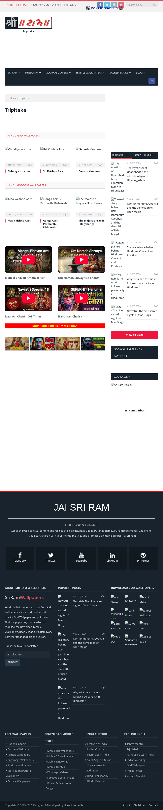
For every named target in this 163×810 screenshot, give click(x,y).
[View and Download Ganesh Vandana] (90, 156)
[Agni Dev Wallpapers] (145, 626)
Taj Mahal (132, 749)
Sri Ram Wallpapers (31, 588)
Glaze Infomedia (73, 805)
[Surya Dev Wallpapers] (131, 626)
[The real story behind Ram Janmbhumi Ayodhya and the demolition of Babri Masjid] (117, 216)
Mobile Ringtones (57, 761)
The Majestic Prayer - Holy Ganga (91, 222)
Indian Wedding (136, 760)
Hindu (8, 607)
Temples (149, 155)
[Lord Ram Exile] (134, 395)
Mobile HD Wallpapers (60, 751)
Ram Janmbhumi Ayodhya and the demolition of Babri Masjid (142, 208)
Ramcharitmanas (15, 637)
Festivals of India (97, 744)
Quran (41, 637)
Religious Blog (121, 155)
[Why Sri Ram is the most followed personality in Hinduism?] (117, 286)
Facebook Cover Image (60, 777)
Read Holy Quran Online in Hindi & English (55, 4)
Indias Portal (134, 770)
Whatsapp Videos (57, 772)
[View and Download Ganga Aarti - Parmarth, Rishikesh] (55, 206)
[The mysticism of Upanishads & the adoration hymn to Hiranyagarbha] (117, 177)
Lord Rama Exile (134, 410)
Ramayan (45, 632)
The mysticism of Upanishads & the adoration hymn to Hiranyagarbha (138, 174)
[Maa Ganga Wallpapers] (117, 600)
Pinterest (143, 560)
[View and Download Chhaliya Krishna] (19, 156)
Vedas (29, 632)
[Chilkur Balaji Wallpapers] (145, 639)
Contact (153, 805)
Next (153, 400)
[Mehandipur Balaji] (117, 613)
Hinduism (31, 72)
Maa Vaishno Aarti (19, 220)
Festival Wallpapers (19, 781)
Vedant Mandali (136, 776)
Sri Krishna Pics (53, 171)
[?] (17, 349)
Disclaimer (139, 805)
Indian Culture (95, 749)
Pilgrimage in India (98, 754)
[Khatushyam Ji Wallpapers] (131, 600)
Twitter (50, 560)
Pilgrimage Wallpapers (21, 760)
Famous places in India (140, 754)
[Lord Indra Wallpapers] (131, 613)
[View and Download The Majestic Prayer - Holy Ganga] (90, 206)
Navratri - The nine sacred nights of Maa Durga (142, 313)
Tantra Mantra (135, 744)
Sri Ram (12, 72)
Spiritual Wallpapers (19, 765)
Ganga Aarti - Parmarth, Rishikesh (51, 224)
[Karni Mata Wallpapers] (145, 600)
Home (13, 98)
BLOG (139, 72)
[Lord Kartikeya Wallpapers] (117, 626)
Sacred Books (119, 72)
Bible (29, 637)
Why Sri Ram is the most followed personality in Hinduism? (141, 283)
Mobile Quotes (56, 767)
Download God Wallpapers (132, 588)
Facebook (20, 560)
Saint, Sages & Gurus (99, 760)
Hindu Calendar (96, 781)
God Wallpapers (57, 72)
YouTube (81, 560)
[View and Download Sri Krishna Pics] (55, 156)
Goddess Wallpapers (20, 749)
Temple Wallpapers (89, 72)
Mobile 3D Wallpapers (60, 756)
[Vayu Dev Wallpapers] (117, 639)
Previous (115, 400)
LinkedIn (112, 560)
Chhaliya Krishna (19, 171)
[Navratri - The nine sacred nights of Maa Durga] (117, 314)
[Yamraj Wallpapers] (145, 613)
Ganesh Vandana (89, 171)
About (126, 805)
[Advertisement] (109, 40)
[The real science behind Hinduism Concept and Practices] (117, 254)
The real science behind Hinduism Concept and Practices (140, 251)
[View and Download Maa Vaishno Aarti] (19, 206)
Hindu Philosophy (97, 776)
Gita (36, 632)
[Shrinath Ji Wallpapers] (131, 639)
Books (138, 155)
